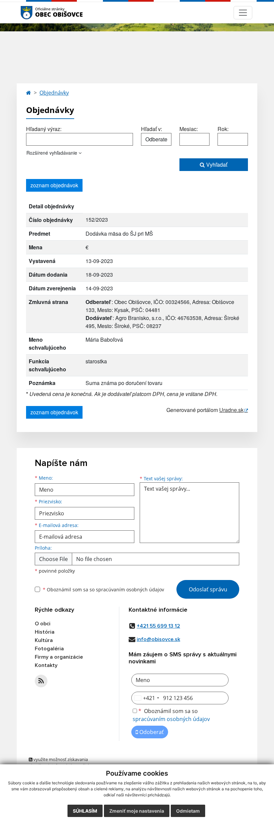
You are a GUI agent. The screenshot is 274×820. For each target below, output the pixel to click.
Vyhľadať (216, 164)
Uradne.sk (231, 410)
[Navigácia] (243, 12)
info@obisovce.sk (158, 639)
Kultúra (44, 640)
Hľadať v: (151, 129)
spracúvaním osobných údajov (130, 589)
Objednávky (54, 92)
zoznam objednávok (54, 185)
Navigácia (36, 12)
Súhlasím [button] (85, 811)
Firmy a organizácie (59, 657)
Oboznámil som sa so (103, 589)
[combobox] (146, 698)
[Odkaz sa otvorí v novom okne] (41, 681)
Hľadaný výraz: (43, 129)
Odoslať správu (208, 589)
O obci (42, 623)
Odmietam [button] (188, 811)
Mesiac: (188, 129)
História (44, 632)
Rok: (223, 129)
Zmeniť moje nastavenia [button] (136, 811)
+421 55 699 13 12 (158, 626)
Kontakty (46, 665)
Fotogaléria (49, 648)
